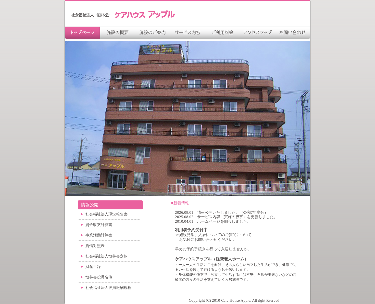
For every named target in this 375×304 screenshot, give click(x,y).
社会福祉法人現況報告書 (106, 214)
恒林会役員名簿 (98, 277)
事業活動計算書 (98, 235)
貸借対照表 (95, 246)
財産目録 (93, 267)
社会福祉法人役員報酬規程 (108, 288)
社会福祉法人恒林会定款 (106, 256)
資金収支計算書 (98, 225)
